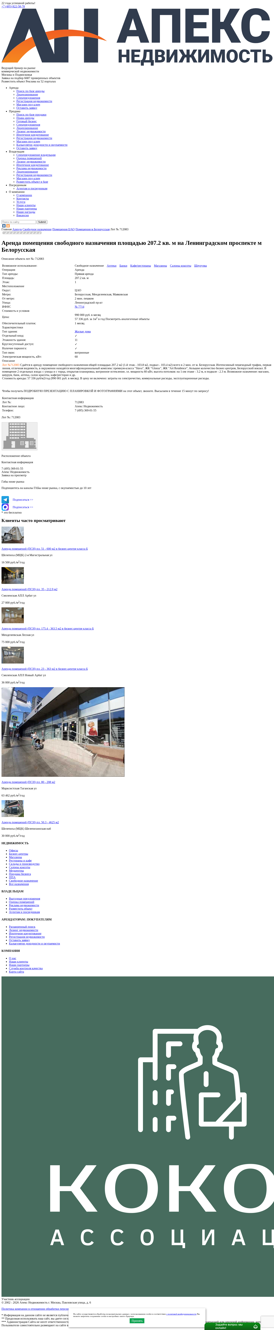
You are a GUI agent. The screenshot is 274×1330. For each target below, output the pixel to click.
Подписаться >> (23, 499)
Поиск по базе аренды (30, 91)
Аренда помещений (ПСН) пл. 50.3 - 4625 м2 (30, 822)
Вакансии (22, 215)
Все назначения (19, 884)
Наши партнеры (26, 208)
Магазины (160, 265)
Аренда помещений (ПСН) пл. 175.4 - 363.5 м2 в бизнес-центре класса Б (47, 628)
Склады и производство (24, 863)
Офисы (13, 850)
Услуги (20, 201)
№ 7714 (79, 306)
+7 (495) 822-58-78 (13, 6)
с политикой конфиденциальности (181, 1314)
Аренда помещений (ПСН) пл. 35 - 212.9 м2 (29, 589)
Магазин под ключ (28, 104)
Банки (123, 265)
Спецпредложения (28, 97)
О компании (24, 195)
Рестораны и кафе (20, 860)
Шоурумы (200, 265)
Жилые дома (83, 331)
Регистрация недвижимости (34, 101)
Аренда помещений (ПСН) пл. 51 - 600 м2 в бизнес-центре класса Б (44, 548)
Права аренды (25, 118)
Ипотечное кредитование (32, 134)
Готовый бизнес (26, 121)
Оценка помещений (29, 158)
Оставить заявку (26, 148)
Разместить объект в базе (32, 181)
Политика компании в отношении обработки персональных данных (45, 1308)
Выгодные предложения (24, 898)
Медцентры (16, 870)
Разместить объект (20, 908)
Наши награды (25, 212)
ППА (12, 877)
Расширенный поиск (22, 926)
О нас (12, 958)
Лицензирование (27, 94)
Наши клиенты (26, 205)
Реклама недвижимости (31, 168)
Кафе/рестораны (140, 265)
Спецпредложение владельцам (36, 154)
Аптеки (111, 265)
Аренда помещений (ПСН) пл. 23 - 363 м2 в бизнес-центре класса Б (44, 668)
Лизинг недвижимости (31, 131)
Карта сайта (16, 971)
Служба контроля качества (26, 968)
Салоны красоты (180, 265)
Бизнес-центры (18, 853)
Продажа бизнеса (20, 874)
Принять (137, 1320)
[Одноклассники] (8, 226)
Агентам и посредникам (31, 188)
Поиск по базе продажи (31, 114)
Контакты (22, 198)
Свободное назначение (23, 880)
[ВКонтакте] (4, 226)
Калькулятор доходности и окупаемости (41, 144)
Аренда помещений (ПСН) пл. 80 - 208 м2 (28, 782)
